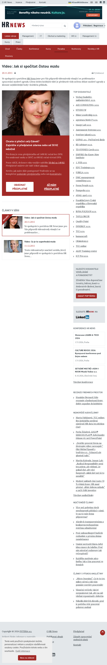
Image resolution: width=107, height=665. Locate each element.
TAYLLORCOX (83, 216)
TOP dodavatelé (82, 91)
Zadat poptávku (86, 296)
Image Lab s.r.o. (83, 124)
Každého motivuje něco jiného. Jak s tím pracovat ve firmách (89, 561)
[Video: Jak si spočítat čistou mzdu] (13, 222)
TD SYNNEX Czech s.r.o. (87, 149)
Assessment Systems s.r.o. (88, 129)
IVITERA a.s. (26, 631)
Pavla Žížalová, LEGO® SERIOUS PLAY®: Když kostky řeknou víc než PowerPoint (90, 435)
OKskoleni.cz (82, 241)
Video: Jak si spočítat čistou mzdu (40, 217)
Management (28, 36)
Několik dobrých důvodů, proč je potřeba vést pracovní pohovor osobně (90, 604)
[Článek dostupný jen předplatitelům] (15, 73)
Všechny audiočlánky (83, 495)
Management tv (89, 36)
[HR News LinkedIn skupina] (104, 2)
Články (19, 48)
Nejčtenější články (83, 502)
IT (41, 36)
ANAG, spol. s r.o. (84, 195)
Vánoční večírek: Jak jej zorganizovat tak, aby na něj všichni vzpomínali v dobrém (89, 593)
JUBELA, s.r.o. (82, 172)
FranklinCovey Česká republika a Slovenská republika (86, 203)
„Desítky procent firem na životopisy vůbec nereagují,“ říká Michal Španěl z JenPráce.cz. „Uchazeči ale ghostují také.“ (89, 449)
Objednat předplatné (19, 187)
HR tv (73, 36)
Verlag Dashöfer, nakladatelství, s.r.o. (85, 99)
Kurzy (7, 42)
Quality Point (82, 221)
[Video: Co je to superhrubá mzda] (13, 246)
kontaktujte (55, 174)
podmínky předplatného (28, 174)
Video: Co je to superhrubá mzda (39, 241)
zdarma (43, 165)
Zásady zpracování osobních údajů (82, 638)
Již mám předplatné (51, 187)
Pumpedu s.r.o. (83, 190)
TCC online (81, 246)
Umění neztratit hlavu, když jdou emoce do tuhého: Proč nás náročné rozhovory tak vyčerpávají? (89, 549)
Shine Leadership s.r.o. (86, 114)
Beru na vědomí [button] (27, 658)
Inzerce (19, 2)
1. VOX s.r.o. (81, 162)
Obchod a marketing (56, 36)
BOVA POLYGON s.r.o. (86, 211)
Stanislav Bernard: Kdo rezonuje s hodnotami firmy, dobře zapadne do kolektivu (89, 400)
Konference (34, 48)
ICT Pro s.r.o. (82, 256)
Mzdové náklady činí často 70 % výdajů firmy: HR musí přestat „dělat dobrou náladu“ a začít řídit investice (90, 486)
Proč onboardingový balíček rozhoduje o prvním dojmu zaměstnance (89, 536)
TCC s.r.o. (80, 231)
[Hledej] (65, 26)
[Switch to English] (92, 2)
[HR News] (13, 24)
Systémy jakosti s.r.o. (86, 134)
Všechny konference (83, 382)
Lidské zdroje (10, 36)
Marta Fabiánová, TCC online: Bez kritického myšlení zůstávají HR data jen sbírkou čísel (90, 422)
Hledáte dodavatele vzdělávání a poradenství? (87, 272)
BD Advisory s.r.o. (84, 144)
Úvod (7, 48)
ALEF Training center (86, 251)
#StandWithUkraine (80, 2)
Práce (18, 42)
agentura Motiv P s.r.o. (87, 119)
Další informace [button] (23, 651)
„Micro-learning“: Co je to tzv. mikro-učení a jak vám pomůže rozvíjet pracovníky (90, 581)
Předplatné (30, 2)
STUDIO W (81, 110)
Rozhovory (76, 48)
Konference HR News (84, 328)
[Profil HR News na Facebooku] (101, 2)
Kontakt (42, 2)
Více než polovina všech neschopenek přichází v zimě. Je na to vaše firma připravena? (90, 512)
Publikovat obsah (55, 636)
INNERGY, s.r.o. (83, 226)
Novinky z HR (93, 48)
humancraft (81, 236)
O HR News (7, 2)
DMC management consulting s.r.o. (85, 179)
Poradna (61, 48)
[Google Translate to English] (97, 2)
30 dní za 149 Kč (57, 162)
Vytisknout (99, 73)
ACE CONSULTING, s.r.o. (87, 105)
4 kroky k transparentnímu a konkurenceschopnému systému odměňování (90, 524)
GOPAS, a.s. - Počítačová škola (90, 139)
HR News (31, 78)
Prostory (9, 56)
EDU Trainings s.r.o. (85, 167)
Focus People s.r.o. (85, 185)
